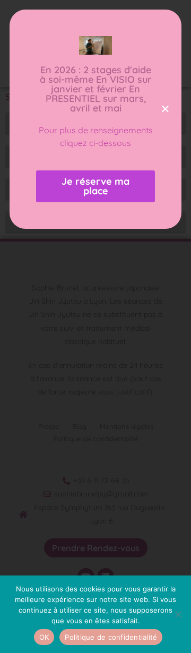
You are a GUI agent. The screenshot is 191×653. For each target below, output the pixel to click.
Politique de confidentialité (111, 637)
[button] (165, 109)
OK (44, 637)
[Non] (177, 614)
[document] (95, 326)
